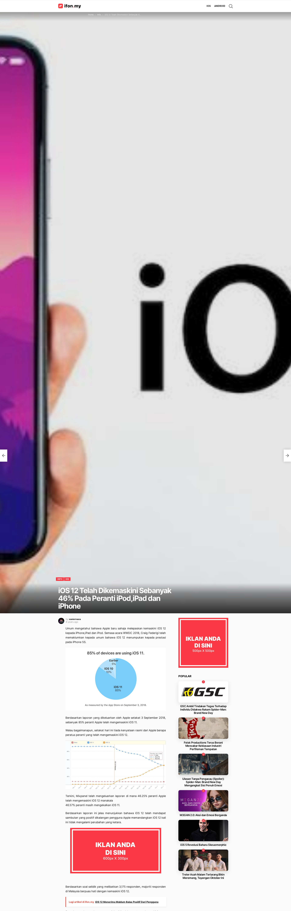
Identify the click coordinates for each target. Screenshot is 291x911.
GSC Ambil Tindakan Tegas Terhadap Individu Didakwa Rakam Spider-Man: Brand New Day (203, 709)
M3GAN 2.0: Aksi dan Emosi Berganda (203, 815)
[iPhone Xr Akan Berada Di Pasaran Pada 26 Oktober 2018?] (287, 456)
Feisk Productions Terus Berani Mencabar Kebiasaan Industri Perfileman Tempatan (203, 746)
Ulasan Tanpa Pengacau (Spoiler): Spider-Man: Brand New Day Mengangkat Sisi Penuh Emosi (203, 782)
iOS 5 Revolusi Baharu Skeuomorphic (203, 844)
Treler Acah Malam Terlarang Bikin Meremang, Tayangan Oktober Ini (203, 876)
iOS (209, 6)
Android (219, 6)
